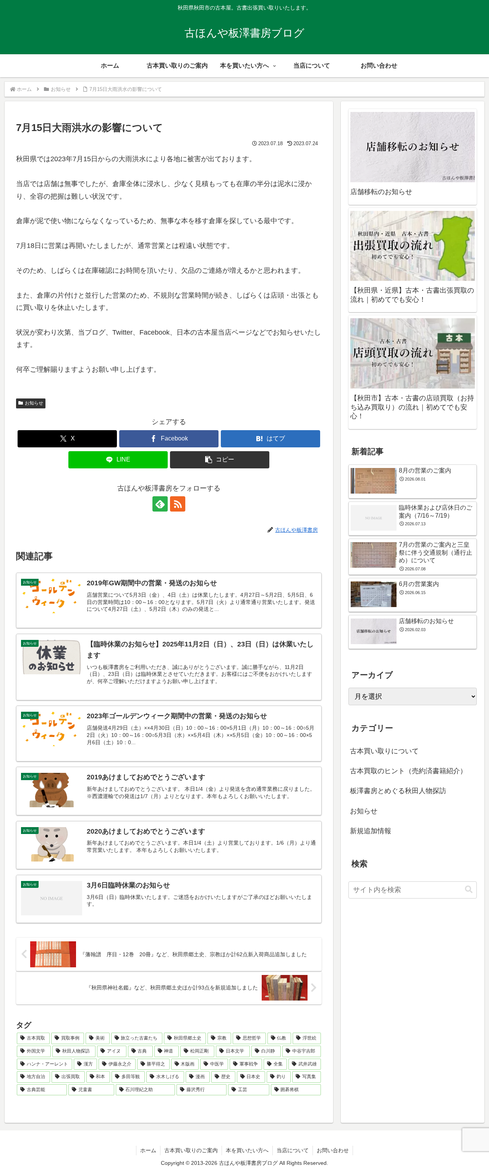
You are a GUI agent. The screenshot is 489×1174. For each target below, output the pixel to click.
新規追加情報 (370, 831)
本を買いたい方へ (247, 1150)
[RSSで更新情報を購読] (177, 504)
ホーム (148, 1150)
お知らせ (34, 403)
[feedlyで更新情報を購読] (160, 504)
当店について (293, 1150)
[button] (219, 459)
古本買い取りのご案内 (191, 1150)
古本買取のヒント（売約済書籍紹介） (408, 771)
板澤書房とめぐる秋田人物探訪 (398, 791)
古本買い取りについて (384, 751)
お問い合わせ (333, 1150)
